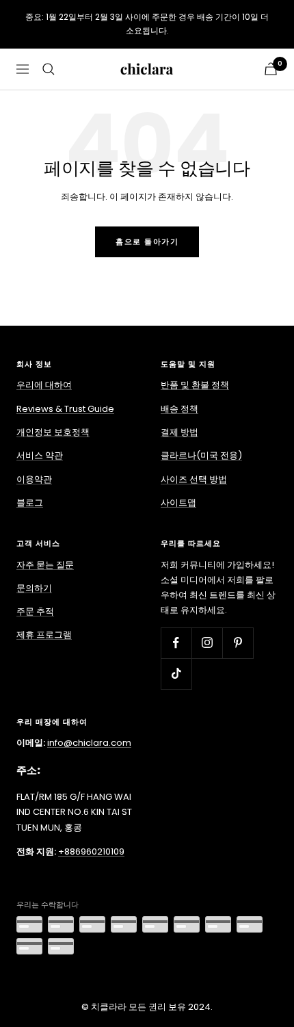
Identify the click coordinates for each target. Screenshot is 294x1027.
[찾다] (48, 69)
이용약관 (34, 479)
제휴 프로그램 (44, 634)
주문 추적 (35, 611)
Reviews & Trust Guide (65, 408)
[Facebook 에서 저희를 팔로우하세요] (176, 642)
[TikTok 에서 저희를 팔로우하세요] (176, 673)
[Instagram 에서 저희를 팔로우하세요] (206, 642)
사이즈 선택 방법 (194, 479)
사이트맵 (178, 502)
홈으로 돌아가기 (147, 241)
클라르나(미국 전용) (201, 455)
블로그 (29, 502)
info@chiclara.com (89, 742)
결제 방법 (179, 432)
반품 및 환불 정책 (195, 384)
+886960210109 (91, 851)
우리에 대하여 (44, 384)
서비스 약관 (39, 455)
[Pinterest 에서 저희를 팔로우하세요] (237, 642)
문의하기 (34, 588)
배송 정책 (179, 408)
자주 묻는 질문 (45, 564)
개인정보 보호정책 (53, 432)
